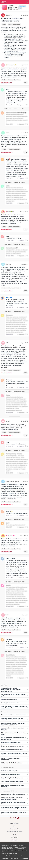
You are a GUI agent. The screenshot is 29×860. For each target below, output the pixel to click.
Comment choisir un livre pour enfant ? (13, 715)
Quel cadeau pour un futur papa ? (12, 781)
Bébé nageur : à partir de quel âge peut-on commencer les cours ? (14, 808)
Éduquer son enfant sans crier (10, 742)
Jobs (14, 826)
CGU (14, 834)
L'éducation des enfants (14, 24)
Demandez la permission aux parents (13, 794)
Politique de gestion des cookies (14, 831)
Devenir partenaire (14, 823)
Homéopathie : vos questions (10, 703)
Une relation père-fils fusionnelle (11, 778)
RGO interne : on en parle (9, 699)
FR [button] (27, 2)
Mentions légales (14, 828)
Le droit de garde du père (9, 770)
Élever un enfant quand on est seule (12, 746)
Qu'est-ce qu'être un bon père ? (11, 774)
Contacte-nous (14, 840)
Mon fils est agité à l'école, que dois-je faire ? (13, 803)
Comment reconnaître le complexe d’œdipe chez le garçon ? (12, 798)
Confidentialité (14, 837)
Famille (4, 24)
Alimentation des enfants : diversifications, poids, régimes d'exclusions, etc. (11, 689)
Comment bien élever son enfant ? (12, 749)
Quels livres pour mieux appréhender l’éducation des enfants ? (13, 723)
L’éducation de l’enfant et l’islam (11, 763)
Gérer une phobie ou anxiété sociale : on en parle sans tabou (14, 707)
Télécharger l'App (22, 7)
